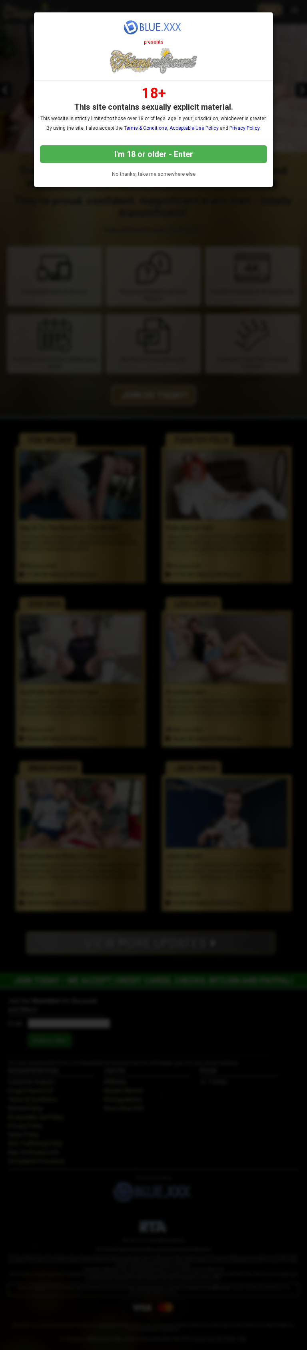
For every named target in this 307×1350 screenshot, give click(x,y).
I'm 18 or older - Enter (153, 154)
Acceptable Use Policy (194, 128)
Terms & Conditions (145, 128)
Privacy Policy (244, 128)
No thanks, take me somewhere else (153, 174)
